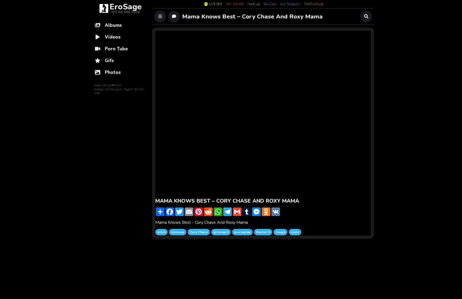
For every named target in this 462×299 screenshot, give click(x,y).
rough (280, 232)
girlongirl (221, 232)
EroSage (98, 89)
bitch (161, 232)
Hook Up (254, 4)
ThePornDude (314, 4)
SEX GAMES (235, 4)
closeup (177, 232)
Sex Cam (270, 4)
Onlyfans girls (114, 89)
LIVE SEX (215, 4)
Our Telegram (290, 4)
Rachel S (263, 232)
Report (128, 89)
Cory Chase (199, 232)
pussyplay (242, 232)
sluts (295, 232)
